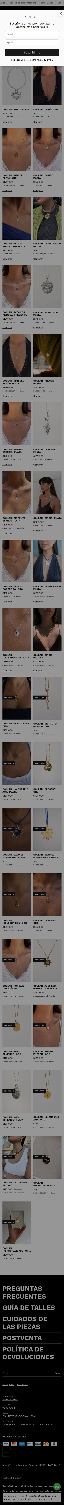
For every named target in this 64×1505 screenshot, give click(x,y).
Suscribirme (32, 52)
